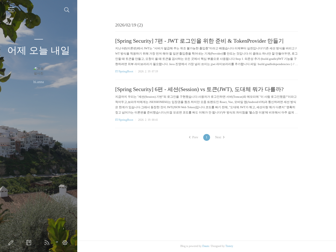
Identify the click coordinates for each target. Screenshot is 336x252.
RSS (47, 242)
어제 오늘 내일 (38, 50)
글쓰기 (11, 242)
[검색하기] (66, 10)
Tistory (229, 246)
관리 (65, 242)
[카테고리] (11, 10)
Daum (205, 246)
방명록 (29, 242)
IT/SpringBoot (124, 71)
